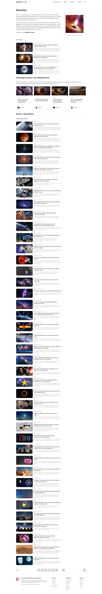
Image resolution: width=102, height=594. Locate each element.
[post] (24, 90)
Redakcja (67, 583)
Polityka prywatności (68, 589)
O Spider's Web (68, 580)
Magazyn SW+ (54, 580)
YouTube (81, 585)
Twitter (81, 582)
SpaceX (18, 24)
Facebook (81, 580)
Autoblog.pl (54, 582)
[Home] (20, 1)
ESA (30, 32)
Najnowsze (55, 1)
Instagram (81, 583)
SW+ (85, 1)
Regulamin (67, 586)
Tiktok (81, 586)
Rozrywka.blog (54, 585)
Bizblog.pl (53, 583)
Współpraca (68, 582)
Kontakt (67, 585)
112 (63, 570)
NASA (26, 32)
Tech (60, 1)
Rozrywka (72, 1)
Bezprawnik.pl (54, 586)
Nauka (32, 32)
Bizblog (65, 1)
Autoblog (79, 1)
